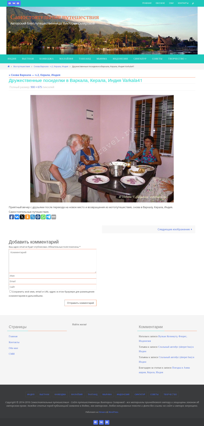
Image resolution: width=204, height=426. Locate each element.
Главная (147, 3)
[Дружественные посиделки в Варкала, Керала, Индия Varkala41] (102, 148)
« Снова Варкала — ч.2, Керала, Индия (34, 75)
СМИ (171, 3)
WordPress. (113, 412)
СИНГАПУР (140, 394)
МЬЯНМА (107, 394)
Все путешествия (21, 66)
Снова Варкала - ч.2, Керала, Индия (51, 66)
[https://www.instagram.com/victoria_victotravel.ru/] (9, 3)
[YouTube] (18, 3)
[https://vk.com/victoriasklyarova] (13, 3)
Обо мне (160, 3)
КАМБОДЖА (60, 394)
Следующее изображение (174, 229)
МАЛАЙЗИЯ (77, 394)
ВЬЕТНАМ (44, 394)
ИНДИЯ (31, 394)
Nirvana (102, 412)
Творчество (170, 394)
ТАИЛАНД (93, 394)
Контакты (183, 3)
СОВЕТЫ (154, 394)
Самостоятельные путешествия (54, 17)
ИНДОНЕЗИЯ (123, 394)
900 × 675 (36, 87)
